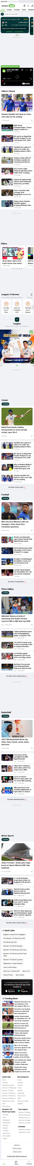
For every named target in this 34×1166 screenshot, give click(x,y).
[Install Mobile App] (24, 6)
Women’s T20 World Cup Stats (9, 1093)
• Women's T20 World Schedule (24, 1130)
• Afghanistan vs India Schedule (24, 1132)
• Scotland (5, 1130)
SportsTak (4, 1)
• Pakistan (5, 1125)
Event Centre (19, 31)
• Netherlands (6, 1122)
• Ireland (4, 1138)
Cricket (9, 10)
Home (3, 10)
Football (16, 10)
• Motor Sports (21, 1096)
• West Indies (6, 1133)
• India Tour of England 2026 (24, 1120)
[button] (2, 14)
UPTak (14, 1)
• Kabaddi (19, 1090)
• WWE (19, 1098)
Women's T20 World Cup (9, 1088)
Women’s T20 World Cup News (9, 1098)
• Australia (5, 1115)
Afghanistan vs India (8, 1101)
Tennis (24, 10)
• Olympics (20, 1082)
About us (17, 1145)
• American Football (22, 1101)
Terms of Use (17, 1151)
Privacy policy (17, 1148)
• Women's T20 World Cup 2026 (24, 1112)
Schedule (9, 31)
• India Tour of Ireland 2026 (24, 1123)
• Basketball (20, 1093)
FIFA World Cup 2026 (8, 1085)
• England (5, 1128)
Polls (3, 1103)
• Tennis (19, 1088)
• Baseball (20, 1103)
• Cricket (19, 1080)
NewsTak (10, 1)
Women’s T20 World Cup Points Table (9, 1096)
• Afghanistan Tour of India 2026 (24, 1118)
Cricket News (6, 1106)
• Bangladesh (6, 1120)
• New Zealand (6, 1136)
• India (4, 1117)
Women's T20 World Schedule (8, 1091)
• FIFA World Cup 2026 (24, 1115)
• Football (19, 1085)
